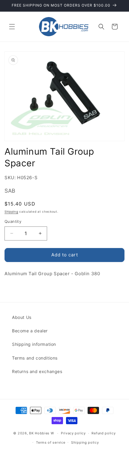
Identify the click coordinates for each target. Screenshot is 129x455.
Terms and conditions (35, 357)
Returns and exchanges (37, 371)
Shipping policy (85, 442)
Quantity (12, 221)
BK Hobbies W (41, 433)
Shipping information (34, 344)
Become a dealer (30, 330)
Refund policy (104, 433)
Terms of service (50, 442)
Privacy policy (73, 433)
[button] (12, 26)
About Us (22, 317)
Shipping (11, 211)
